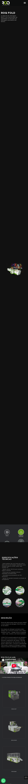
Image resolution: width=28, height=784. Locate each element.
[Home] (5, 1)
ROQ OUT (14, 707)
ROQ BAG (14, 769)
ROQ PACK (14, 738)
